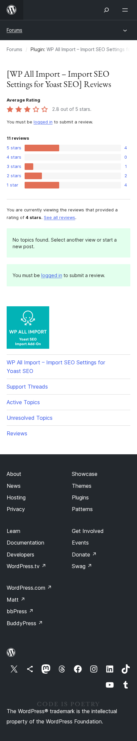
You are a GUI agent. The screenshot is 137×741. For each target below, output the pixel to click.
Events (80, 542)
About (14, 474)
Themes (81, 485)
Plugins (80, 497)
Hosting (16, 497)
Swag (82, 566)
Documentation (25, 542)
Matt (16, 599)
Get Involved (88, 531)
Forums (14, 30)
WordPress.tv (26, 566)
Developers (20, 554)
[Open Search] (106, 10)
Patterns (82, 509)
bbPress (20, 611)
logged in (43, 121)
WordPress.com (29, 587)
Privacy (16, 509)
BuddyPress (25, 623)
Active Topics (23, 402)
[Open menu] (126, 10)
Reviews (17, 433)
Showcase (84, 474)
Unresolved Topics (30, 417)
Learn (13, 531)
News (14, 485)
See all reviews (59, 217)
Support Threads (27, 386)
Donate (84, 554)
